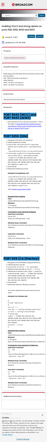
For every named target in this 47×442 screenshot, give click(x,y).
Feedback (31, 36)
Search (41, 15)
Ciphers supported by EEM (21, 189)
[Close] (42, 415)
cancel (36, 15)
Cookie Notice (7, 435)
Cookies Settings (23, 439)
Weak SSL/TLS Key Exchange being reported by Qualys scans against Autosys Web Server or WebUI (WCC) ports (25, 126)
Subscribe (39, 36)
